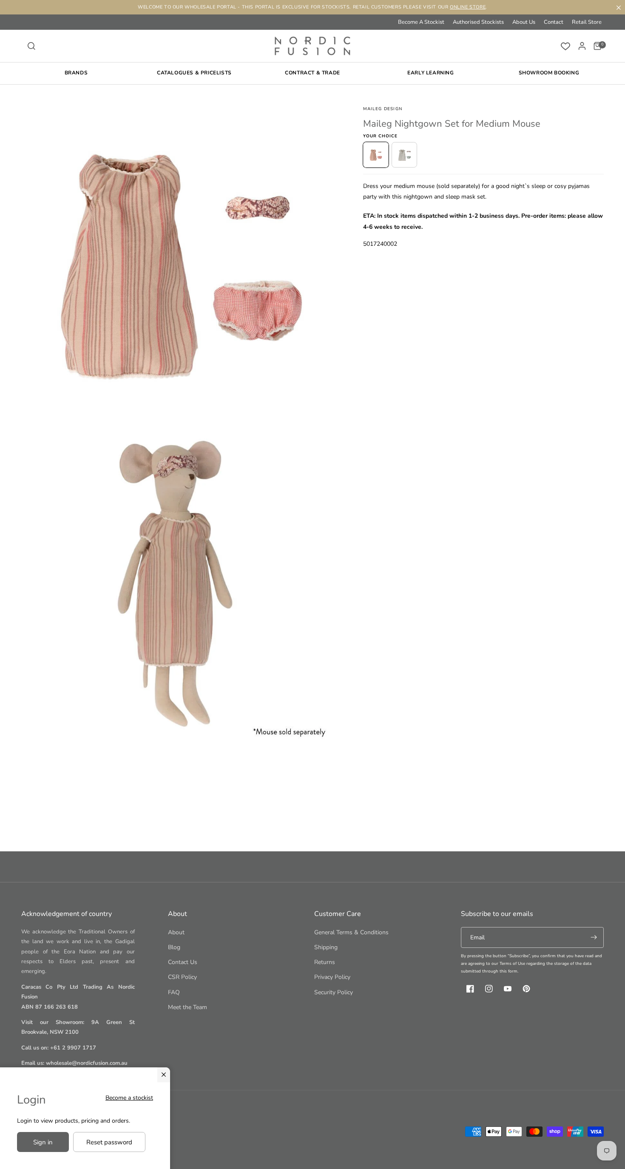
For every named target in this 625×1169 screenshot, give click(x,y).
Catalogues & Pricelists (194, 72)
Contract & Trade (312, 72)
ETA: (369, 216)
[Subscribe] (593, 937)
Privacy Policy (332, 977)
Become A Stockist (421, 22)
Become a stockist (129, 1098)
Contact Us (182, 962)
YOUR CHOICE (380, 136)
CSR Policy (182, 977)
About (176, 932)
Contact (553, 22)
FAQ (174, 992)
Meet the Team (187, 1007)
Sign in (43, 1142)
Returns (324, 962)
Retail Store (587, 22)
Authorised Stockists (478, 22)
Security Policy (333, 992)
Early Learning (430, 72)
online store (468, 7)
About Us (523, 22)
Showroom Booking (549, 72)
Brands (76, 72)
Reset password (109, 1142)
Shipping (326, 947)
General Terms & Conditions (351, 932)
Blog (174, 947)
